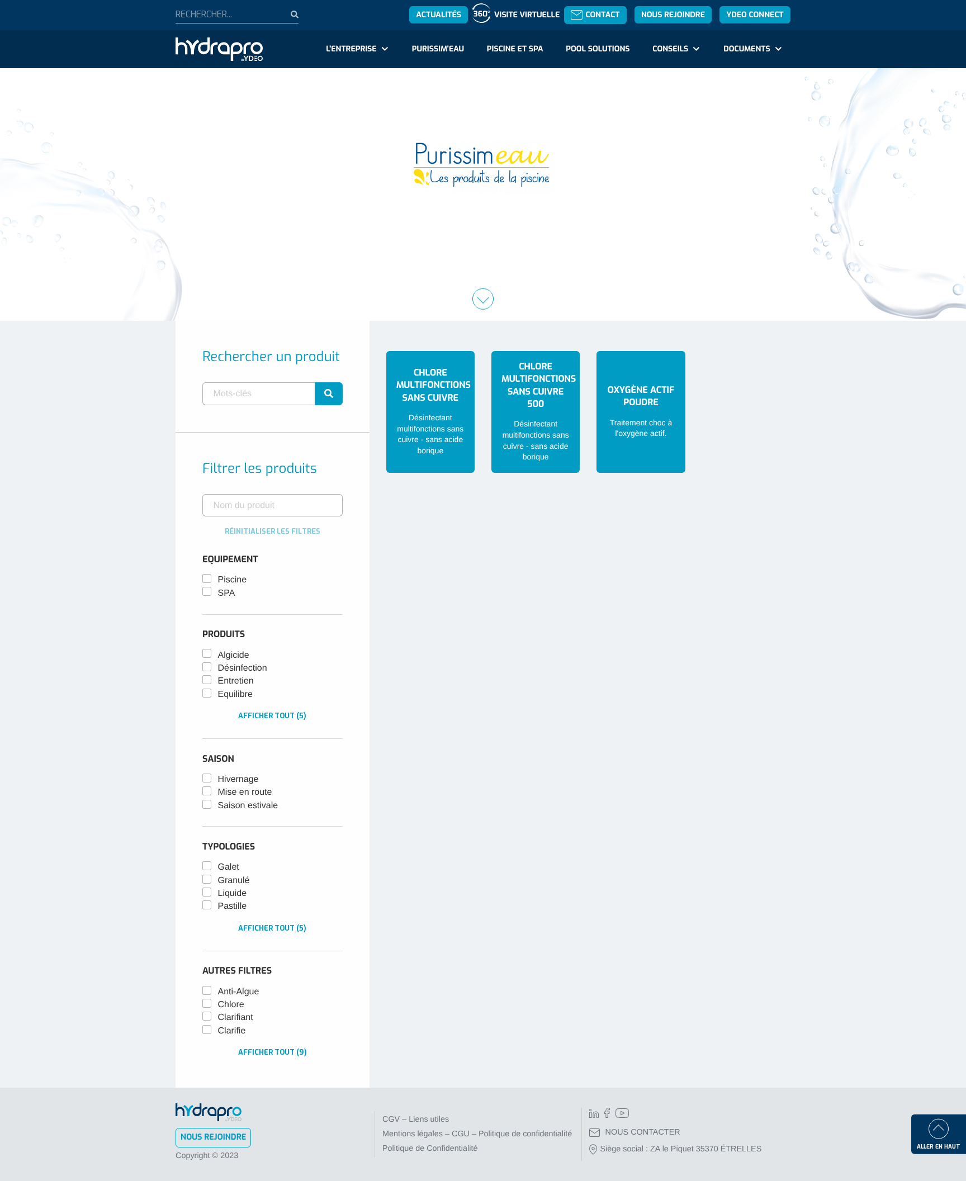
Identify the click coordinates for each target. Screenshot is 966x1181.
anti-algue (238, 992)
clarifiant (235, 1017)
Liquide (232, 893)
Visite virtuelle (527, 15)
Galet (228, 867)
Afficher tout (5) (272, 715)
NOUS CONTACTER (642, 1132)
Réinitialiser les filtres (272, 531)
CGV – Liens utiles (415, 1119)
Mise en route (245, 792)
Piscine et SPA (515, 49)
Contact (602, 15)
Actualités (438, 15)
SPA (226, 593)
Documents (746, 49)
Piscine (232, 580)
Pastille (232, 906)
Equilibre (235, 694)
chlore (231, 1004)
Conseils (670, 49)
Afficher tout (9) (272, 1052)
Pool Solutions (597, 49)
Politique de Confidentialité (429, 1148)
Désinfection (242, 668)
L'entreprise (351, 49)
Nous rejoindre (673, 15)
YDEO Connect (754, 15)
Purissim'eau (438, 49)
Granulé (234, 880)
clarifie (232, 1031)
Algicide (233, 655)
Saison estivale (248, 805)
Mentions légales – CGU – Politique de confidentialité (477, 1134)
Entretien (236, 681)
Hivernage (238, 779)
